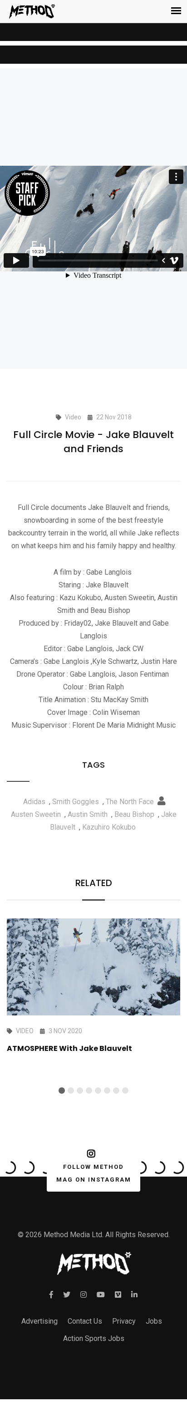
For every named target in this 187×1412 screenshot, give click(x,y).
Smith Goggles (75, 801)
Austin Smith (88, 814)
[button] (62, 1090)
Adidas (34, 801)
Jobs (154, 1321)
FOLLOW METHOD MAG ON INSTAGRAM (93, 1173)
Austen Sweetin (36, 814)
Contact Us (85, 1321)
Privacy (124, 1321)
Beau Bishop (134, 814)
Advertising (39, 1321)
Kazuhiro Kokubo (109, 827)
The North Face (130, 801)
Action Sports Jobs (93, 1338)
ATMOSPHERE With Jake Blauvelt (69, 1048)
